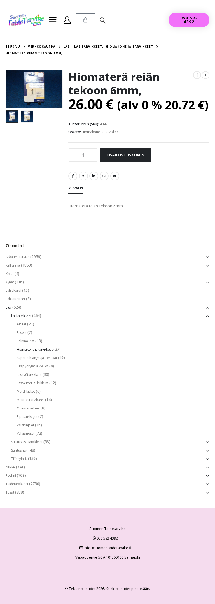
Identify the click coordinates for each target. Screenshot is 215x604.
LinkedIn (93, 176)
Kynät (10, 282)
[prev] (197, 75)
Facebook (72, 176)
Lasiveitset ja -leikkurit (32, 383)
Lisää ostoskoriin (125, 155)
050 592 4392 (107, 538)
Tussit (10, 492)
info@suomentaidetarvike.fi (107, 547)
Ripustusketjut (27, 416)
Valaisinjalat (25, 425)
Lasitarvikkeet (21, 315)
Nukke (10, 467)
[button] (52, 20)
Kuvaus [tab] (75, 188)
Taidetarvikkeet (17, 484)
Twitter (83, 176)
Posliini (11, 475)
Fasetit (21, 332)
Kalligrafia (13, 265)
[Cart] (85, 19)
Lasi (8, 307)
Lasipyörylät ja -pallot (32, 366)
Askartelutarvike (17, 256)
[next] (205, 75)
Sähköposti (114, 176)
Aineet (21, 324)
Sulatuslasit (19, 450)
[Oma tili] (67, 20)
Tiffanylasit (19, 458)
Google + (104, 176)
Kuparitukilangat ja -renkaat (37, 357)
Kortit (9, 273)
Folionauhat (25, 341)
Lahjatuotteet (15, 299)
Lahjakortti (13, 290)
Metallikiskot (26, 391)
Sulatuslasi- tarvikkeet (26, 441)
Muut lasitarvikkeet (30, 399)
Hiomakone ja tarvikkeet (101, 131)
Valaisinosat (25, 433)
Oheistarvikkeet (28, 408)
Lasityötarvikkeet (29, 374)
